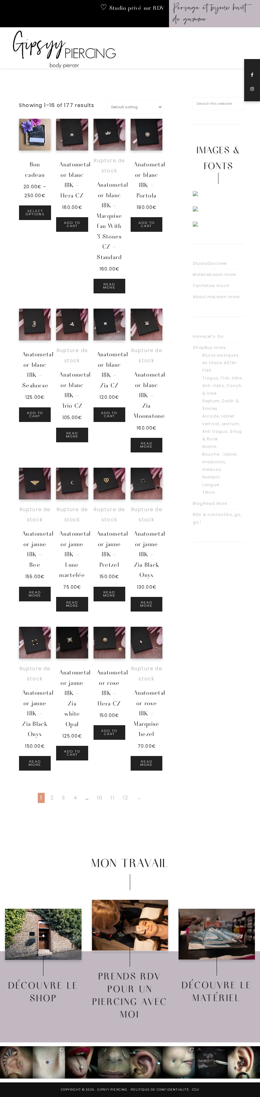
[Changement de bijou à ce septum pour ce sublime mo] (114, 1062)
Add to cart (72, 224)
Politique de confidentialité (160, 1089)
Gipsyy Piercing (68, 48)
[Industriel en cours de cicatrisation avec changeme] (146, 1062)
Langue (210, 484)
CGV (195, 1089)
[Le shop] (43, 934)
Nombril (211, 477)
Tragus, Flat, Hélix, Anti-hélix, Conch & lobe (222, 385)
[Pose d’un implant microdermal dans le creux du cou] (49, 1062)
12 (125, 797)
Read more (109, 286)
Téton (208, 492)
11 (112, 797)
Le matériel (217, 925)
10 (99, 797)
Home (208, 336)
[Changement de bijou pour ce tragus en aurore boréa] (16, 1062)
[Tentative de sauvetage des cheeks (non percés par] (179, 1062)
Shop (209, 347)
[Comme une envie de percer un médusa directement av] (211, 1062)
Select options (35, 212)
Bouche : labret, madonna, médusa (220, 462)
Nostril (209, 446)
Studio (210, 263)
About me (216, 296)
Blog (210, 503)
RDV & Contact (130, 916)
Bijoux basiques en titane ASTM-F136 (220, 362)
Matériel (214, 274)
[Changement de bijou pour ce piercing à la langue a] (81, 1062)
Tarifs (211, 285)
